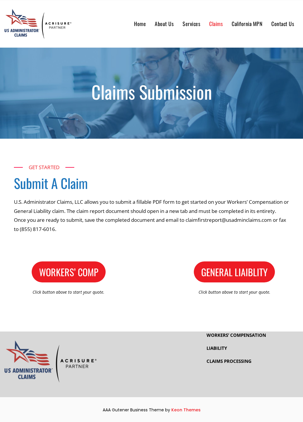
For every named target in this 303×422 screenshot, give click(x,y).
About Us (164, 24)
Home (140, 24)
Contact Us (282, 24)
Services (191, 24)
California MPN (247, 24)
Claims (216, 24)
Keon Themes (186, 410)
